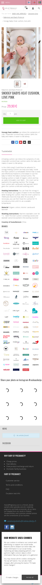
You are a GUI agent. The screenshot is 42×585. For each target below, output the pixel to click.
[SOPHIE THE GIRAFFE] (6, 360)
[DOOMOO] (26, 267)
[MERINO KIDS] (16, 327)
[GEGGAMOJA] (6, 285)
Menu (7, 2)
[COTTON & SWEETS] (16, 261)
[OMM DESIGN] (16, 338)
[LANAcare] (6, 305)
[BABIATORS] (35, 238)
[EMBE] (26, 274)
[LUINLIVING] (6, 317)
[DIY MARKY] (35, 262)
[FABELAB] (6, 279)
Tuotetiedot (7, 151)
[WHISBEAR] (26, 365)
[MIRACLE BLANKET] (35, 327)
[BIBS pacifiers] (26, 249)
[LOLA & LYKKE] (26, 311)
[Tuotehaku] (39, 8)
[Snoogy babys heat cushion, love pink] (21, 53)
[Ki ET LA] (35, 297)
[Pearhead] (35, 337)
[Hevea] (6, 292)
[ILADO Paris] (35, 292)
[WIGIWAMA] (35, 365)
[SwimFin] (26, 360)
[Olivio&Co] (6, 337)
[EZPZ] (35, 274)
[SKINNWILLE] (16, 355)
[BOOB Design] (6, 255)
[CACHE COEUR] (26, 255)
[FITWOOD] (26, 280)
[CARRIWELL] (35, 254)
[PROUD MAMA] (26, 343)
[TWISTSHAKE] (6, 365)
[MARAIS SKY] (35, 323)
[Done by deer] (6, 268)
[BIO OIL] (35, 249)
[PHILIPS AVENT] (6, 343)
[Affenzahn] (26, 233)
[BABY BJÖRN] (6, 243)
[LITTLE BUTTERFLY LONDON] (6, 312)
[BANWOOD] (16, 249)
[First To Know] (16, 280)
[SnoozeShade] (26, 355)
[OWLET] (26, 337)
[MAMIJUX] (16, 322)
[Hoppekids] (16, 292)
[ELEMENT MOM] (35, 268)
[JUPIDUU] (26, 298)
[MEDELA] (6, 327)
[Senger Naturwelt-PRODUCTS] (6, 355)
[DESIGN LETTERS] (25, 263)
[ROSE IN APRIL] (5, 351)
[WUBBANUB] (6, 370)
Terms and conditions (14, 485)
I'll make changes (12, 577)
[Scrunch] (26, 349)
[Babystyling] (6, 249)
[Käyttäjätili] (33, 8)
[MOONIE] (6, 332)
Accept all (29, 577)
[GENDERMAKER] (16, 285)
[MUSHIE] (26, 332)
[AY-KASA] (16, 238)
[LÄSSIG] (26, 318)
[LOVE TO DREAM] (35, 313)
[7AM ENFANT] (6, 233)
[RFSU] (35, 343)
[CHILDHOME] (6, 261)
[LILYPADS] (35, 305)
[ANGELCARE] (35, 234)
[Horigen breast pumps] (26, 292)
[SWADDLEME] (16, 360)
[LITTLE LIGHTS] (16, 311)
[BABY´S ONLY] (16, 244)
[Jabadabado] (6, 297)
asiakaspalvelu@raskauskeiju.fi (21, 521)
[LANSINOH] (16, 304)
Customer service (12, 480)
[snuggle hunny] (35, 355)
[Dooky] (16, 267)
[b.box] (26, 239)
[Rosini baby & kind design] (16, 350)
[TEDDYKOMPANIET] (35, 360)
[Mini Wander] (26, 328)
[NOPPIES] (35, 332)
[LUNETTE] (16, 318)
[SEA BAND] (35, 349)
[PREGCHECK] (16, 343)
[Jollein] (16, 298)
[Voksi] (16, 366)
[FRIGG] (35, 280)
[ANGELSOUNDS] (6, 238)
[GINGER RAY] (26, 286)
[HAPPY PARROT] (35, 287)
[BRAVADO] (16, 255)
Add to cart (21, 120)
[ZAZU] (26, 370)
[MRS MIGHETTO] (16, 332)
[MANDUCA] (26, 322)
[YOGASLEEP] (16, 370)
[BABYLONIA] (26, 244)
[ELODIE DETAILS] (6, 275)
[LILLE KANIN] (26, 304)
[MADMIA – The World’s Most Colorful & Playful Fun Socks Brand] (35, 317)
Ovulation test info (13, 493)
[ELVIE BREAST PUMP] (16, 274)
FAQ (7, 489)
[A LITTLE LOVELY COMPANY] (16, 233)
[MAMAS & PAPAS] (6, 323)
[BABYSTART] (35, 244)
